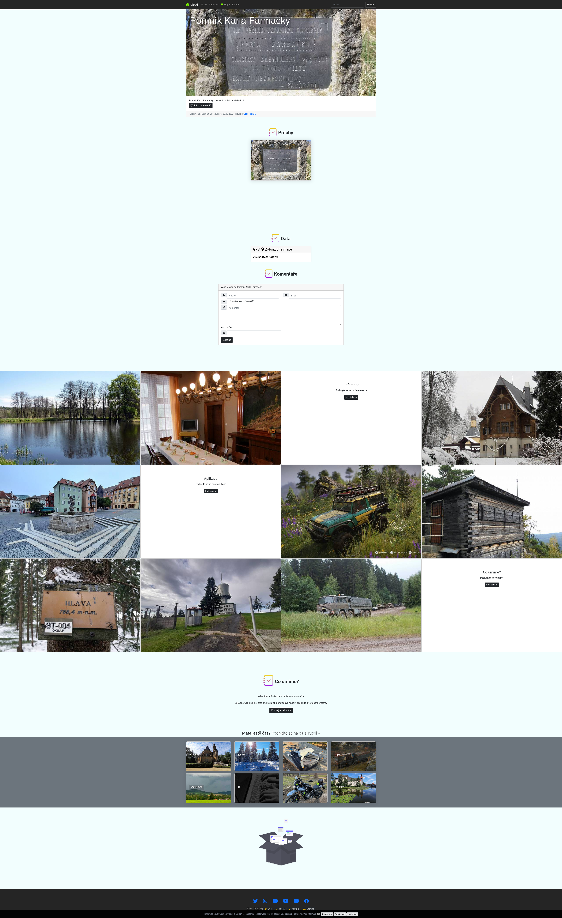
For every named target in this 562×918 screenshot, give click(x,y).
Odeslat (227, 340)
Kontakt (236, 4)
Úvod (204, 4)
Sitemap (310, 909)
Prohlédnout (351, 397)
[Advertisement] (281, 204)
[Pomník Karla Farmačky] (281, 52)
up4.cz (281, 909)
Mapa (226, 4)
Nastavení (352, 914)
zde (318, 914)
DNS (269, 909)
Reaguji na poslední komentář (241, 301)
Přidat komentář (202, 105)
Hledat (370, 4)
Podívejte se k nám (281, 710)
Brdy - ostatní (250, 114)
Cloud (194, 4)
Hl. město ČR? (226, 328)
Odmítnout (340, 914)
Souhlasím (327, 914)
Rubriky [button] (213, 4)
